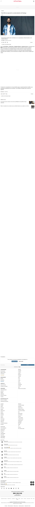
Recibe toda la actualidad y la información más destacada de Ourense (11, 477)
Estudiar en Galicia (21, 409)
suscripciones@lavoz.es (17, 495)
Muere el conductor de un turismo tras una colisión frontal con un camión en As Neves (15, 105)
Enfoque (19, 416)
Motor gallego (3, 437)
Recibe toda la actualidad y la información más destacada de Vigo (11, 474)
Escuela (19, 427)
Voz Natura (25, 498)
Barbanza (19, 374)
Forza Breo (2, 434)
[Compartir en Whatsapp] (2, 42)
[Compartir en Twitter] (7, 42)
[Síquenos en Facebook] (2, 488)
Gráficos (2, 417)
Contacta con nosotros (4, 386)
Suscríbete (2, 375)
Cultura (2, 416)
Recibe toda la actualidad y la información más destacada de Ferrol (11, 467)
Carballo (19, 376)
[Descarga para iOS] (31, 482)
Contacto (2, 396)
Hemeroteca (2, 373)
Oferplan (2, 392)
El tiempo (2, 424)
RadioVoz (17, 498)
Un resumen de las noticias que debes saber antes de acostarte (10, 444)
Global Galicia (20, 407)
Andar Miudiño (3, 433)
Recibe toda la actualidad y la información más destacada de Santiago (11, 471)
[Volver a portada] (17, 1)
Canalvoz (22, 498)
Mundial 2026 (3, 426)
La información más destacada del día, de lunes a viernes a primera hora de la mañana (13, 441)
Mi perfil (2, 378)
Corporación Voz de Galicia (4, 498)
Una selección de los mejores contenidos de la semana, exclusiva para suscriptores (12, 447)
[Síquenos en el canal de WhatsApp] (16, 488)
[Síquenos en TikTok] (14, 488)
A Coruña (19, 370)
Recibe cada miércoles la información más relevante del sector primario (11, 454)
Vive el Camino (20, 417)
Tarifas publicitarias (3, 389)
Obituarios (2, 421)
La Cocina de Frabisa (21, 410)
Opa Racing (2, 430)
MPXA (31, 498)
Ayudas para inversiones (4, 401)
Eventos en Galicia (3, 395)
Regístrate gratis (14, 361)
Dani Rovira (6, 91)
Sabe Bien (19, 406)
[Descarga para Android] (33, 482)
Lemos (19, 380)
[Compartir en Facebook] (5, 42)
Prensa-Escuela (28, 498)
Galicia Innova (20, 420)
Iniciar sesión (21, 361)
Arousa (19, 373)
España (2, 409)
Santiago (19, 385)
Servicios (2, 391)
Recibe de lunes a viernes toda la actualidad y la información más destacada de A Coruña (13, 464)
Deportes (2, 413)
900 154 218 (17, 493)
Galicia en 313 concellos (22, 388)
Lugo (19, 381)
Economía (2, 407)
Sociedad (2, 414)
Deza (19, 377)
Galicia (2, 406)
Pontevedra (20, 384)
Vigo (19, 387)
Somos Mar (2, 420)
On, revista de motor (21, 428)
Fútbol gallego (3, 436)
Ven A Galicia (20, 414)
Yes (18, 425)
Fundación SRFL (9, 498)
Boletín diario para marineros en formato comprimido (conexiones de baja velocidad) (12, 457)
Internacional (3, 410)
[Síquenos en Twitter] (4, 488)
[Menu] (1, 1)
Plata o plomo (20, 413)
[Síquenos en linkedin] (9, 488)
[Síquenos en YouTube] (11, 488)
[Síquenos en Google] (18, 488)
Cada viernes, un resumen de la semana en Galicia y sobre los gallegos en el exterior (13, 461)
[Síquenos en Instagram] (6, 488)
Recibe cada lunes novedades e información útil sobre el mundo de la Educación (12, 451)
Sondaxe (19, 498)
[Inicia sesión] (33, 1)
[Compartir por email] (4, 42)
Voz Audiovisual (13, 498)
